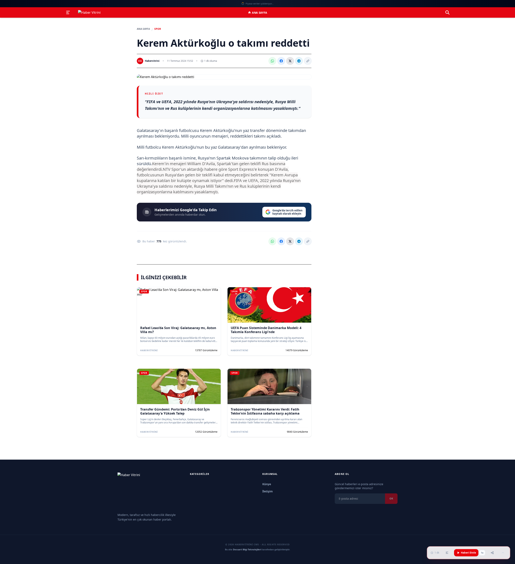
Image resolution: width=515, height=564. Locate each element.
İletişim (267, 491)
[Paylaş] (492, 552)
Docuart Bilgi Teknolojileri (247, 549)
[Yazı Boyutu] (447, 552)
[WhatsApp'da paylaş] (272, 61)
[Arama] (447, 12)
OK (391, 498)
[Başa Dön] (503, 552)
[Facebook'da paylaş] (281, 61)
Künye (266, 484)
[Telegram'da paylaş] (299, 61)
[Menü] (68, 12)
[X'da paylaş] (290, 61)
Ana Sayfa (259, 12)
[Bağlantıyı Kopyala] (307, 61)
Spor (157, 29)
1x (482, 552)
